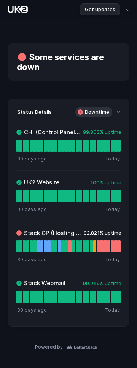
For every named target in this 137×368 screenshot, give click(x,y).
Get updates (100, 9)
